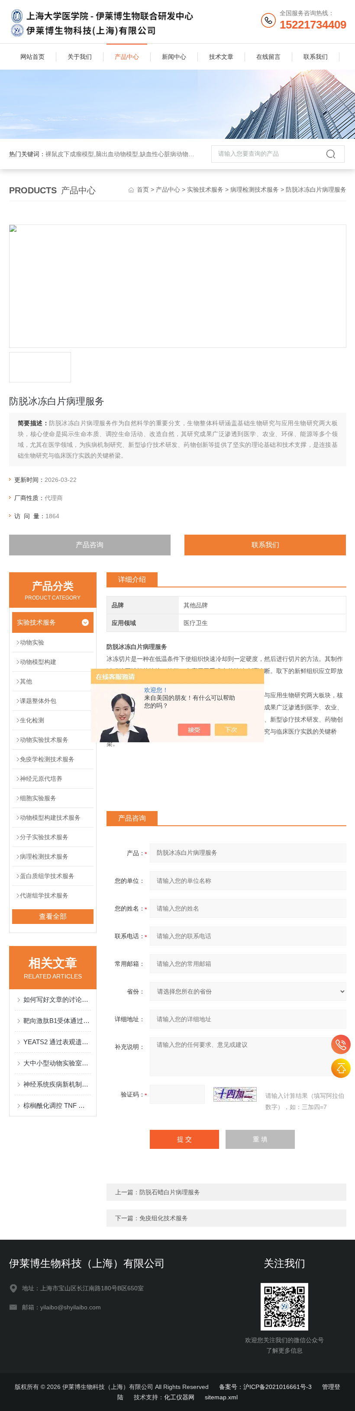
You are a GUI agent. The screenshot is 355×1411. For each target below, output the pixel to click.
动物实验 (32, 642)
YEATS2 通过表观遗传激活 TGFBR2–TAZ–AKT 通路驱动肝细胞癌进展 (57, 1041)
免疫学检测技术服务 (47, 759)
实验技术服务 (205, 189)
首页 (143, 189)
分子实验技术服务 (44, 837)
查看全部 (53, 916)
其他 (26, 681)
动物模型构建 (38, 661)
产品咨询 (89, 544)
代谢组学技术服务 (44, 895)
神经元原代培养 (41, 778)
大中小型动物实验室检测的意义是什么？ (57, 1063)
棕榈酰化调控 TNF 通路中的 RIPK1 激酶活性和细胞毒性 (57, 1105)
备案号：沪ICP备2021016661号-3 (265, 1386)
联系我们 (315, 56)
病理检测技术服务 (254, 189)
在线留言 (268, 56)
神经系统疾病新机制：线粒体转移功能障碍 (57, 1084)
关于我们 (80, 56)
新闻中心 (174, 56)
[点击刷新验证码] (235, 1094)
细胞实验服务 (38, 798)
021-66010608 (341, 1044)
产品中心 (127, 56)
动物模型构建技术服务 (50, 817)
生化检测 (32, 720)
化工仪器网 (179, 1397)
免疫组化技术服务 (163, 1218)
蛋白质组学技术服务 (47, 875)
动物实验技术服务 (44, 739)
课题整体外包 (38, 700)
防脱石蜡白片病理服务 (169, 1192)
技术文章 (221, 56)
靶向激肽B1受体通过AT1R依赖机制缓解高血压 (57, 1020)
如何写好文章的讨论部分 (57, 999)
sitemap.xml (221, 1397)
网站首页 (32, 56)
